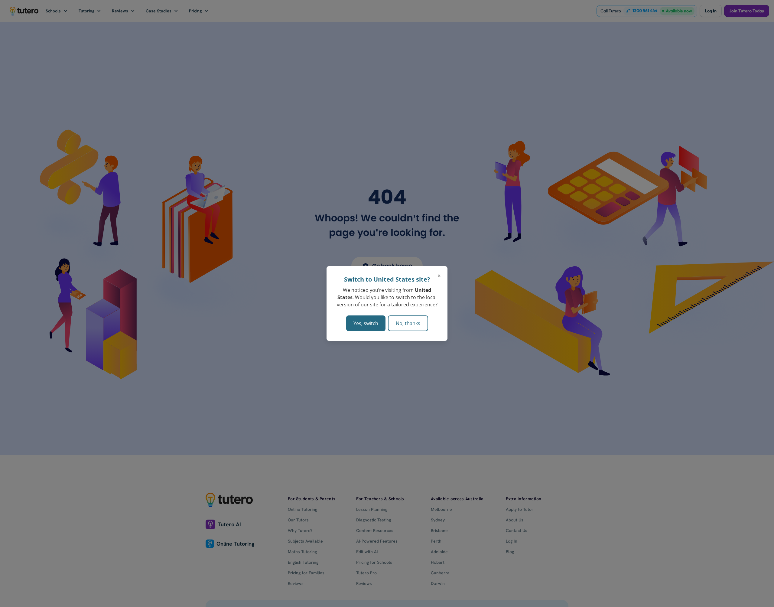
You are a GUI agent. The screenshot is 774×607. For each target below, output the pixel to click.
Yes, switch (365, 323)
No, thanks (408, 323)
